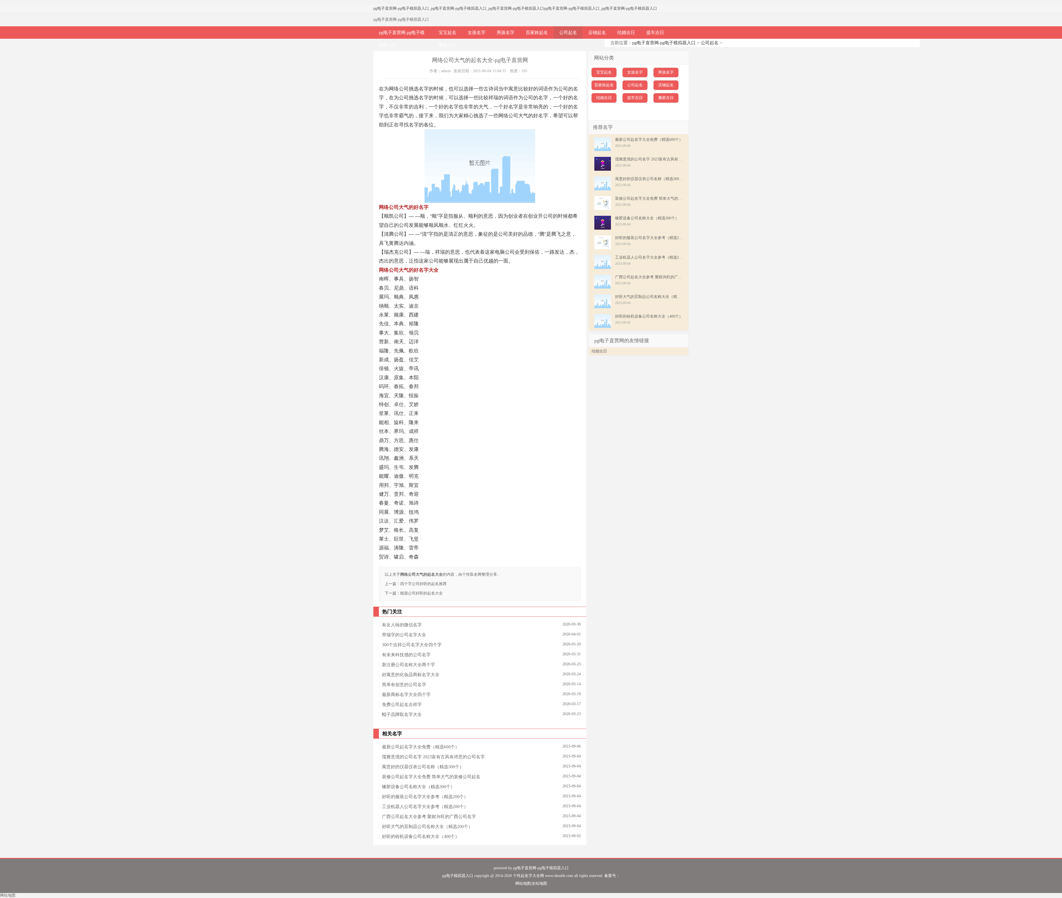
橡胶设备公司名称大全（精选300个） (418, 786)
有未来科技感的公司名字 (406, 654)
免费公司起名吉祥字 (402, 704)
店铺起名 (597, 32)
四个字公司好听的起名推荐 (423, 584)
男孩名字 (505, 32)
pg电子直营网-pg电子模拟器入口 (401, 8)
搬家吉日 (447, 45)
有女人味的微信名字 (402, 624)
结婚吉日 (626, 32)
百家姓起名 (537, 32)
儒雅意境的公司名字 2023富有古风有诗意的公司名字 (433, 756)
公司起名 (568, 32)
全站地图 (539, 883)
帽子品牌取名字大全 (402, 714)
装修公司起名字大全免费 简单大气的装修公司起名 (431, 776)
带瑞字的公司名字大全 (404, 634)
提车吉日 (655, 32)
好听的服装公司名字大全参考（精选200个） (425, 796)
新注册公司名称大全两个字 (408, 664)
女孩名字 (476, 32)
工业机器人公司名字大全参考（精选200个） (425, 806)
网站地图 (523, 883)
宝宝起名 (447, 32)
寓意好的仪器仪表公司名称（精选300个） (423, 766)
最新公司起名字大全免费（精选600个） (420, 746)
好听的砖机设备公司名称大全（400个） (420, 836)
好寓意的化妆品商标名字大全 (410, 674)
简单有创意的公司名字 (404, 684)
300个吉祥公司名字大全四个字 (412, 644)
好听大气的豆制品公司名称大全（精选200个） (427, 826)
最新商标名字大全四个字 (406, 694)
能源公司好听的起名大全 (421, 593)
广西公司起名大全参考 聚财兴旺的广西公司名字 (429, 816)
